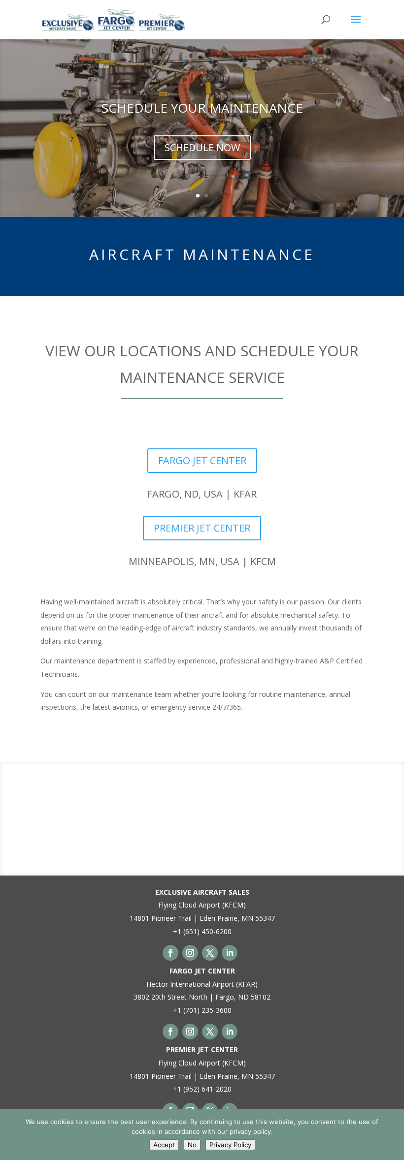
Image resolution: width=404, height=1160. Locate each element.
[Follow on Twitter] (210, 953)
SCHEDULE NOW (202, 147)
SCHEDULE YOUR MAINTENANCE (202, 108)
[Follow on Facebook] (170, 953)
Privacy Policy (230, 1145)
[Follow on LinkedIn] (229, 953)
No (192, 1145)
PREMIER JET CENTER (202, 527)
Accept (164, 1145)
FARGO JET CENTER (202, 460)
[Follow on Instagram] (190, 953)
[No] (392, 1135)
